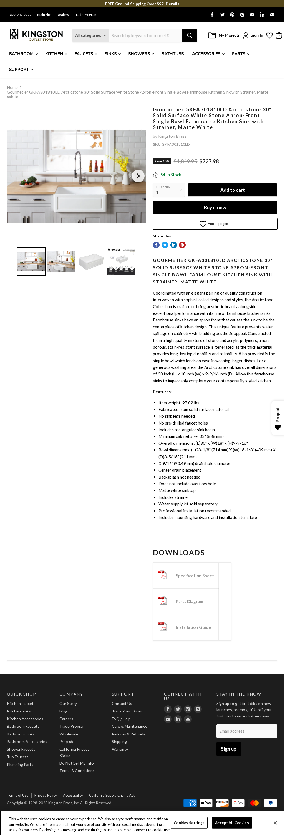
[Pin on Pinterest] (182, 245)
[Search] (189, 35)
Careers (66, 718)
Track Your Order (127, 711)
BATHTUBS (173, 54)
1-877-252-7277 (19, 15)
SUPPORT (19, 69)
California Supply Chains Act (112, 795)
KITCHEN (54, 54)
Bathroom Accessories (27, 741)
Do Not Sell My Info (76, 763)
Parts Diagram (189, 601)
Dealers (63, 15)
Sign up (228, 749)
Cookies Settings (189, 822)
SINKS (111, 54)
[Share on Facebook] (156, 245)
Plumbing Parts (20, 764)
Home (12, 87)
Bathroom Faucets (23, 726)
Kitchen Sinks (19, 711)
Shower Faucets (21, 749)
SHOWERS (139, 54)
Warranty (120, 749)
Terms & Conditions (77, 770)
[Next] (138, 176)
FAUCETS (84, 54)
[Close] (275, 823)
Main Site (44, 15)
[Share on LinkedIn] (173, 245)
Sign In (257, 35)
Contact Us (122, 703)
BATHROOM (22, 54)
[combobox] (145, 35)
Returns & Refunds (128, 734)
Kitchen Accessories (25, 718)
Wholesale (68, 734)
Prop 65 (66, 741)
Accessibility (73, 795)
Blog (63, 711)
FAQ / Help (121, 718)
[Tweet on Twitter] (165, 245)
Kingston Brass (172, 136)
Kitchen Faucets (21, 703)
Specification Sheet (195, 575)
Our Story (68, 703)
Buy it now (215, 207)
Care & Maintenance (129, 726)
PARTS (239, 54)
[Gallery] (76, 192)
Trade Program (85, 15)
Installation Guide (193, 627)
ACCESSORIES (206, 54)
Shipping (119, 741)
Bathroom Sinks (21, 734)
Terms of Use (17, 795)
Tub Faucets (18, 756)
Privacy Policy (45, 795)
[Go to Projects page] (269, 35)
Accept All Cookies (232, 822)
